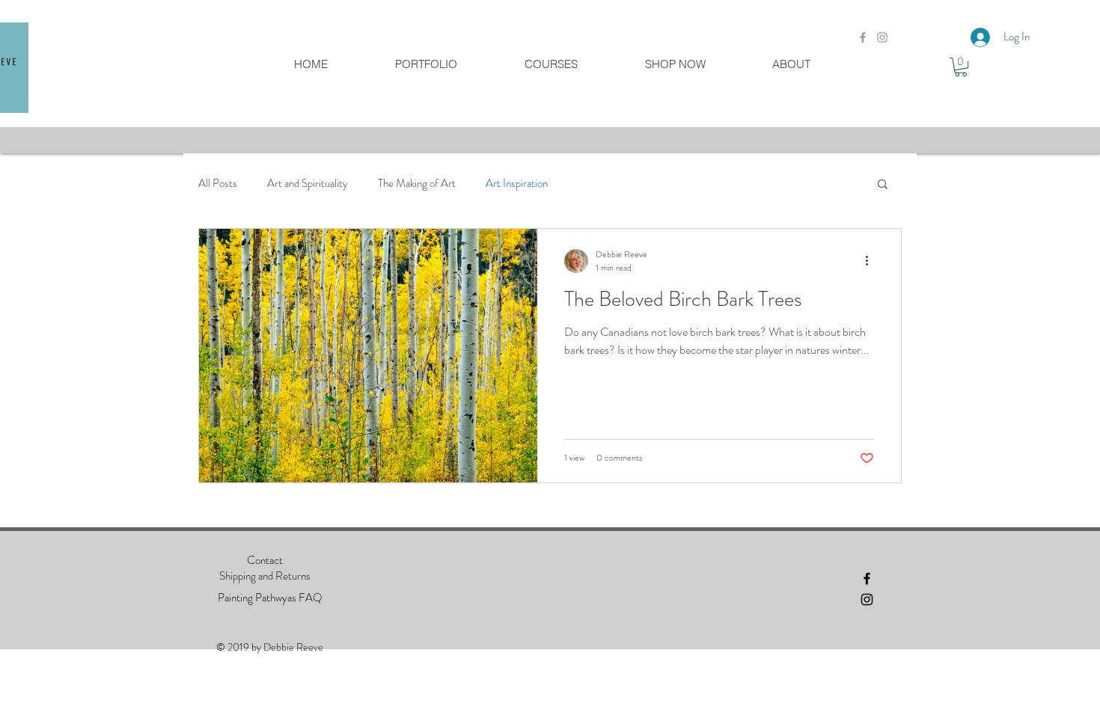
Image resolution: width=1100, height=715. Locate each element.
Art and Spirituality (307, 183)
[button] (961, 67)
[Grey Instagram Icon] (882, 37)
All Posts (217, 183)
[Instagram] (867, 599)
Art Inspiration (517, 183)
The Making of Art (417, 183)
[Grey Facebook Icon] (863, 37)
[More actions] (872, 261)
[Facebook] (867, 578)
